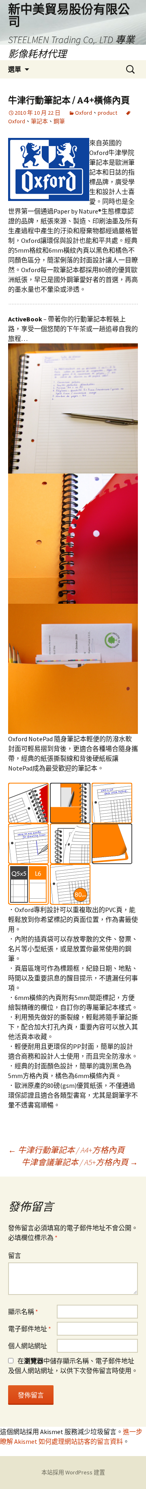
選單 (14, 69)
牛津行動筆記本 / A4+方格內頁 (66, 1150)
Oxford (83, 112)
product (107, 112)
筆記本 (39, 121)
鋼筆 (59, 121)
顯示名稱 (23, 1312)
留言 (14, 1255)
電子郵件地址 (29, 1329)
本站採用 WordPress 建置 (73, 1472)
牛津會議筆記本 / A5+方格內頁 (79, 1162)
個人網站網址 (27, 1346)
